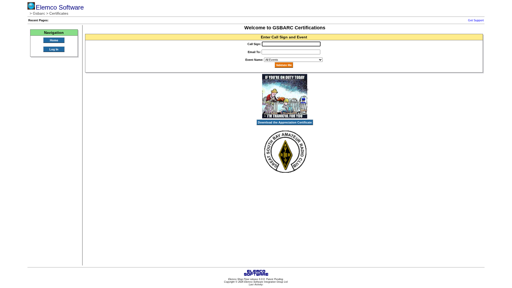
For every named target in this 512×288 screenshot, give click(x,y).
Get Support (476, 20)
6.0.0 (262, 279)
